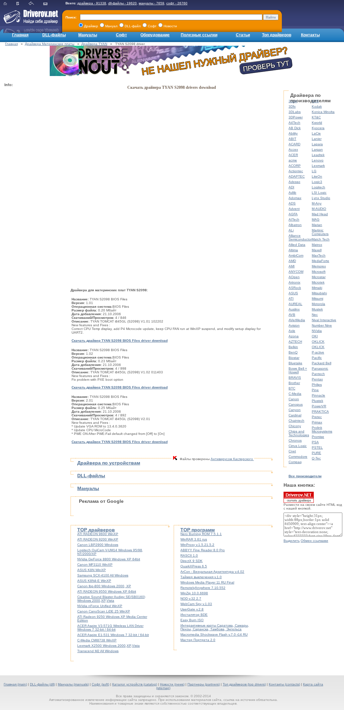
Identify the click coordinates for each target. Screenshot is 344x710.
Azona (294, 336)
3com (293, 101)
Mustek (317, 309)
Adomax (295, 198)
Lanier (316, 139)
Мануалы (87, 35)
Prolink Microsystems (322, 429)
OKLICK (318, 341)
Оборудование (155, 35)
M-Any (316, 203)
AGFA (293, 214)
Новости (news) (172, 684)
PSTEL (317, 447)
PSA (315, 442)
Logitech (318, 187)
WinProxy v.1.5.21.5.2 (197, 545)
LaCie (316, 133)
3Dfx (292, 106)
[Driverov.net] (29, 22)
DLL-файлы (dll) (42, 684)
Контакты (310, 35)
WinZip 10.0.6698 (194, 593)
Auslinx (294, 309)
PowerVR (319, 406)
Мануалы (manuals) (73, 684)
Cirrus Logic (298, 446)
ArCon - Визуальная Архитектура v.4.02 (212, 571)
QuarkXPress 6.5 (193, 566)
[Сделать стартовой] (35, 4)
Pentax (317, 379)
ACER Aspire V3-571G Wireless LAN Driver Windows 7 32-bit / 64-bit (110, 627)
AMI (292, 266)
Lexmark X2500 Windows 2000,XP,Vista (108, 645)
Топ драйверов (276, 35)
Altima (293, 250)
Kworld (317, 122)
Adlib (292, 192)
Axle (292, 331)
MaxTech (319, 255)
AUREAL (295, 304)
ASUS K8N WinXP (91, 570)
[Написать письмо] (49, 4)
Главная (20, 35)
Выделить (292, 541)
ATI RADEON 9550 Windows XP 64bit (106, 591)
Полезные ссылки (199, 35)
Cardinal (295, 415)
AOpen (294, 277)
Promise (318, 437)
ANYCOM (296, 271)
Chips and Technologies (299, 433)
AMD (292, 261)
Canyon (295, 410)
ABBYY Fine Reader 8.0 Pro (202, 550)
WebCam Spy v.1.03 (196, 604)
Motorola (318, 304)
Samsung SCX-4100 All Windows (102, 575)
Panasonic (320, 368)
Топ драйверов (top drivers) (244, 684)
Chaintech (296, 420)
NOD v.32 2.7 (190, 598)
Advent (294, 209)
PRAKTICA (320, 411)
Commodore (298, 456)
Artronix (294, 282)
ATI (291, 298)
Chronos (295, 440)
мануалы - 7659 (151, 3)
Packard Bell (321, 363)
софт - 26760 (176, 3)
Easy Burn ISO (192, 620)
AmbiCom (296, 255)
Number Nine (322, 325)
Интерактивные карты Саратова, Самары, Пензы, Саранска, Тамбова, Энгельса (214, 627)
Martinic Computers (320, 232)
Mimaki (317, 288)
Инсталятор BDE (194, 614)
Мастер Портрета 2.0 (197, 640)
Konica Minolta (323, 112)
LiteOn (317, 176)
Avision (294, 325)
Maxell (316, 250)
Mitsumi (317, 298)
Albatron (295, 225)
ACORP (295, 165)
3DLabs (295, 112)
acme (293, 160)
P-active (318, 352)
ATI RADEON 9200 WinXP (97, 539)
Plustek (317, 401)
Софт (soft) (100, 684)
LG (314, 171)
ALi (291, 230)
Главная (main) (15, 684)
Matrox (317, 245)
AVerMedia (297, 320)
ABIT (292, 139)
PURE (316, 453)
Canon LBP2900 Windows (97, 545)
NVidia (317, 331)
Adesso (294, 182)
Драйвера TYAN (94, 44)
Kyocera (318, 128)
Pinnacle (318, 395)
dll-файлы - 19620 (122, 3)
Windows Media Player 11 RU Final (207, 582)
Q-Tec (316, 458)
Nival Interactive (324, 320)
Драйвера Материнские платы (49, 44)
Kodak (317, 106)
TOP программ (197, 529)
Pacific (317, 358)
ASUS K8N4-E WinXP (94, 581)
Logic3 (317, 182)
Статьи (243, 35)
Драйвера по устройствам (108, 462)
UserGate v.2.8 (192, 609)
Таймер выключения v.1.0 (201, 577)
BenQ (293, 352)
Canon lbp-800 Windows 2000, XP (104, 586)
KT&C (316, 117)
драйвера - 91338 (91, 3)
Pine (315, 390)
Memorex (319, 266)
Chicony (295, 426)
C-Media (295, 394)
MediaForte (320, 261)
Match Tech (321, 239)
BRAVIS (295, 377)
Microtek (318, 282)
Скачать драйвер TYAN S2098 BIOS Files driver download (120, 340)
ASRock (295, 288)
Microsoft (319, 271)
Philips (317, 384)
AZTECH (295, 341)
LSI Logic (319, 192)
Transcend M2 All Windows (98, 651)
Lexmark (318, 165)
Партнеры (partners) (203, 684)
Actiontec (296, 171)
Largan (317, 149)
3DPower (296, 117)
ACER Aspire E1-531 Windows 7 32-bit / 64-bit (113, 635)
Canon (294, 399)
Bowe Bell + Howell (298, 370)
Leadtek (318, 155)
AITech (294, 219)
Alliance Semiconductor (300, 237)
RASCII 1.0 (189, 555)
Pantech (318, 374)
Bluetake (295, 363)
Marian (317, 225)
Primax (317, 422)
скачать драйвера (299, 500)
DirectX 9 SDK (191, 561)
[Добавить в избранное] (22, 4)
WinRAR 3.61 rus (193, 539)
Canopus (296, 404)
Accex (293, 149)
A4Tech (294, 122)
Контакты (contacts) (284, 684)
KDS (315, 101)
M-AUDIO (319, 209)
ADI (291, 187)
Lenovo (318, 160)
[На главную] (9, 4)
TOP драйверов (96, 529)
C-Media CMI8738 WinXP (97, 640)
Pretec (317, 417)
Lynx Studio (321, 198)
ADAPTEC (297, 176)
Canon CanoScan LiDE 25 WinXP (103, 611)
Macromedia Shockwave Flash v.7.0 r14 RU (214, 634)
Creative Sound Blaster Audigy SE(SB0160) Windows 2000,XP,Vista (111, 598)
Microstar (319, 277)
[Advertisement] (31, 190)
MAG (315, 219)
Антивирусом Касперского (232, 459)
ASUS (293, 293)
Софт (121, 35)
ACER (293, 155)
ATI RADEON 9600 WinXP (97, 534)
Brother (294, 383)
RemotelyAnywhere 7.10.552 (202, 588)
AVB (292, 314)
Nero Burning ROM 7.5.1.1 (201, 534)
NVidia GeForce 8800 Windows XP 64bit (108, 559)
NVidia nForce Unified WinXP (99, 606)
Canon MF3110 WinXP (95, 564)
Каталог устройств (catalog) (134, 684)
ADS (292, 203)
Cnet (292, 451)
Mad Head (320, 214)
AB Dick (295, 128)
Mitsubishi (319, 293)
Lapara (317, 144)
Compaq (295, 462)
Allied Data (297, 245)
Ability (293, 133)
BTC (292, 388)
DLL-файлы (54, 35)
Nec (315, 314)
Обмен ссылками (314, 541)
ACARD (294, 144)
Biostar (294, 358)
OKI (315, 336)
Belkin (293, 347)
